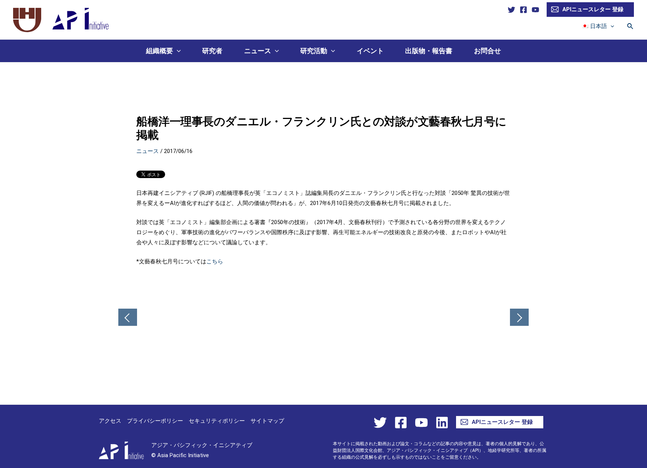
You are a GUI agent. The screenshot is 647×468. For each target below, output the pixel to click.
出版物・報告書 (428, 51)
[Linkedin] (442, 422)
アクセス (110, 420)
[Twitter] (511, 9)
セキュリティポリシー (217, 420)
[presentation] (610, 26)
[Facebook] (523, 9)
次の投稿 (519, 318)
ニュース (257, 51)
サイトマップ (267, 420)
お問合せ (487, 51)
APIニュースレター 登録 (592, 9)
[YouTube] (535, 9)
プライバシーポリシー (155, 420)
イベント (370, 51)
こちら (214, 261)
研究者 (212, 51)
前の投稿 (127, 318)
